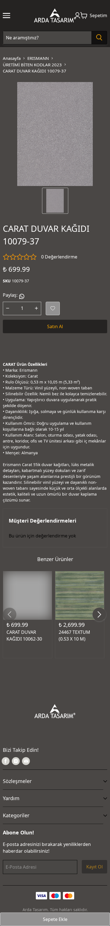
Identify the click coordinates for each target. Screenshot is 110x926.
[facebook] (6, 761)
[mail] (26, 761)
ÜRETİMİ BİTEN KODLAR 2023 (32, 64)
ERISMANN (38, 58)
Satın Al (55, 326)
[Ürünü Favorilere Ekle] (53, 308)
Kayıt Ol (94, 867)
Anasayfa (12, 58)
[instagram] (16, 761)
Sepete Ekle (55, 919)
